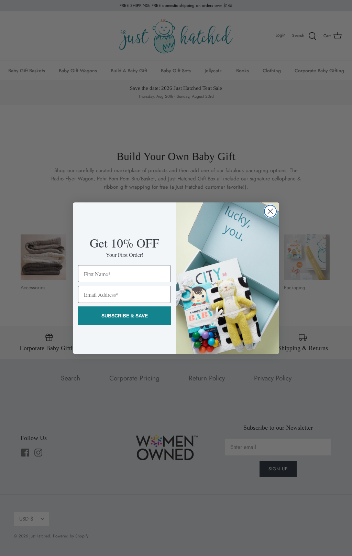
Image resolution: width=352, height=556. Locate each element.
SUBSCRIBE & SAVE (124, 315)
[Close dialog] (270, 211)
